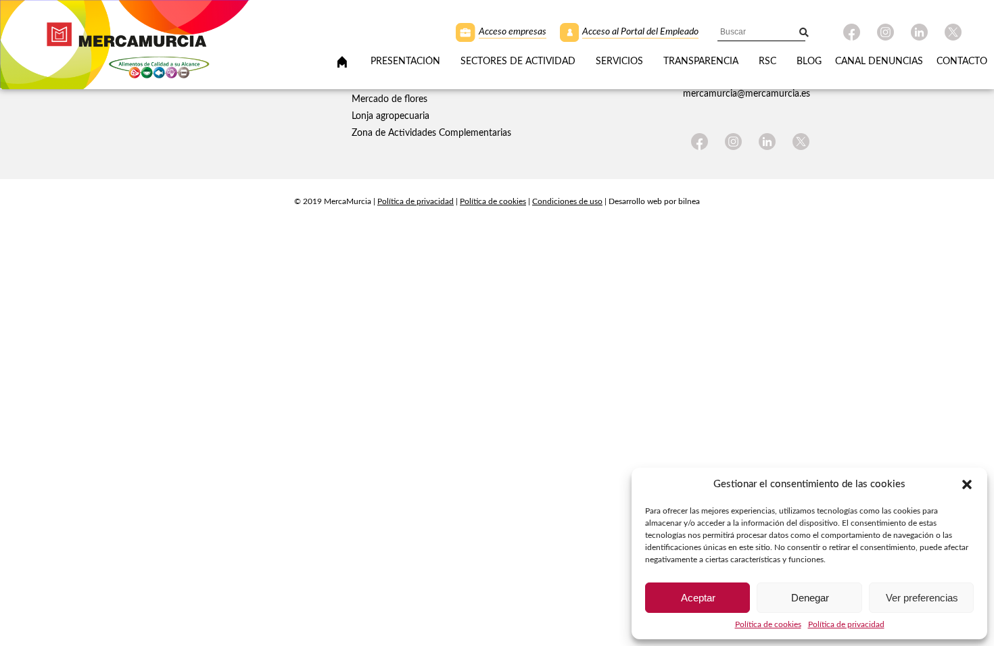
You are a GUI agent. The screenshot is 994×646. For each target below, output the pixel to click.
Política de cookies (768, 624)
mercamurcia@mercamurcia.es (746, 94)
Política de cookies (493, 201)
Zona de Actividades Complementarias (431, 133)
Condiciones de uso (567, 201)
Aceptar (698, 597)
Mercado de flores (389, 99)
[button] (967, 484)
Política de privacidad (415, 201)
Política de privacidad (846, 624)
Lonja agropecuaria (390, 116)
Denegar (810, 597)
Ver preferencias (922, 597)
